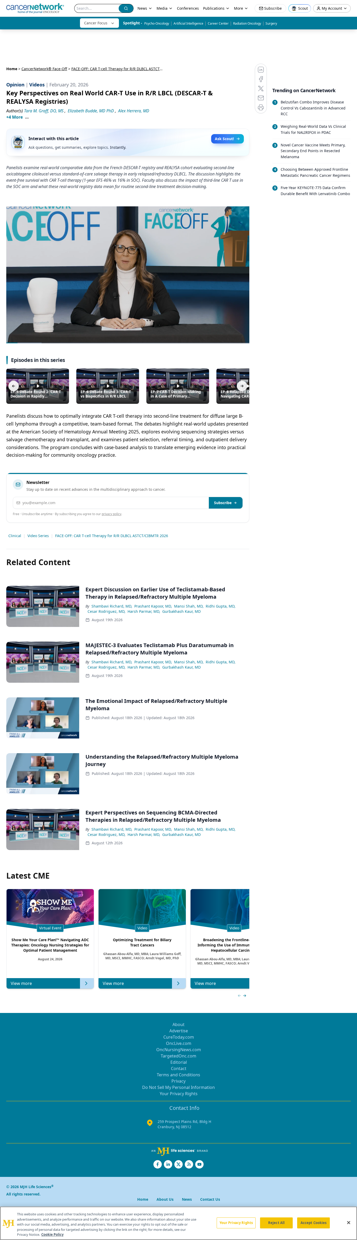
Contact (178, 1068)
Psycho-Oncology (156, 23)
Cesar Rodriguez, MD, (106, 611)
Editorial (178, 1062)
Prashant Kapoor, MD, (153, 606)
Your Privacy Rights (179, 1093)
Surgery (271, 23)
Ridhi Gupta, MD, (220, 606)
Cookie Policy (52, 1234)
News (142, 8)
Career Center (218, 23)
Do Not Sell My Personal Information (178, 1087)
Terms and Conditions (178, 1075)
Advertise (178, 1031)
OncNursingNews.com (178, 1049)
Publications (213, 8)
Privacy (178, 1081)
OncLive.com (178, 1043)
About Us (165, 1199)
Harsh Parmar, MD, (144, 611)
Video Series (38, 535)
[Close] (348, 1222)
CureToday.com (178, 1037)
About (178, 1024)
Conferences (188, 8)
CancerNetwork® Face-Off (44, 68)
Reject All (276, 1222)
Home (11, 68)
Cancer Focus (95, 22)
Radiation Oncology (247, 23)
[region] (178, 1223)
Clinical (14, 535)
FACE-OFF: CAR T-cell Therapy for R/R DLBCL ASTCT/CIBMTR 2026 (111, 535)
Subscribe (223, 502)
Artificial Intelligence (188, 23)
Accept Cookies (314, 1222)
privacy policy (111, 514)
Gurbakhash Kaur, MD (181, 611)
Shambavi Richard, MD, (111, 606)
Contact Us (210, 1199)
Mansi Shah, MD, (189, 606)
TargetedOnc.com (178, 1056)
